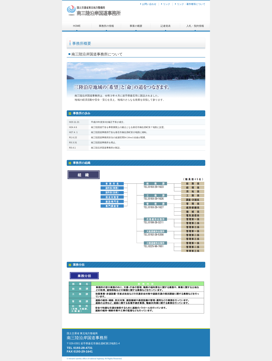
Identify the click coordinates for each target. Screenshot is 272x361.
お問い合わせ (149, 4)
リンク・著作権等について (191, 4)
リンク (166, 4)
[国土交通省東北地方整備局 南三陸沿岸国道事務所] (94, 15)
